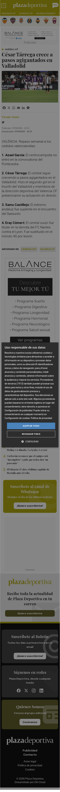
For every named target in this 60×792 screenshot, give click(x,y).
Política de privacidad (41, 418)
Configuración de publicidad (18, 410)
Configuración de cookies (17, 418)
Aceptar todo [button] (31, 425)
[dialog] (29, 395)
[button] (30, 441)
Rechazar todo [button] (31, 433)
